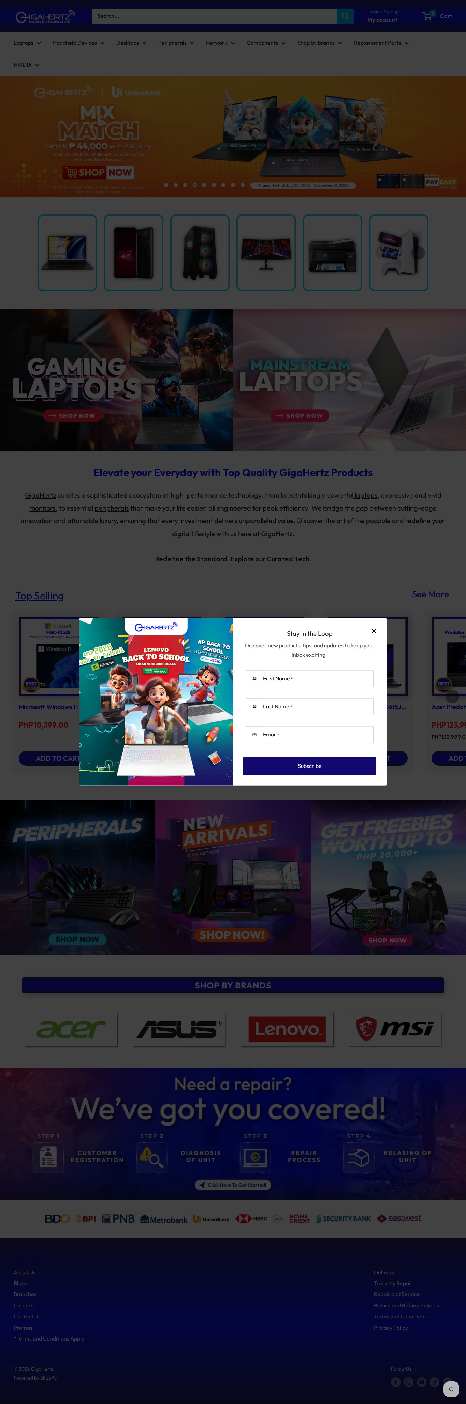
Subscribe (310, 765)
